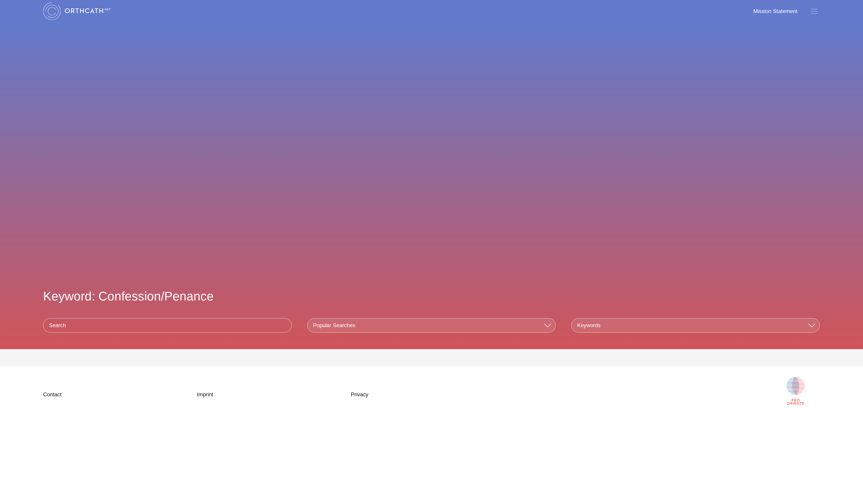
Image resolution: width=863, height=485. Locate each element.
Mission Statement (775, 11)
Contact (52, 394)
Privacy (359, 394)
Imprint (205, 394)
